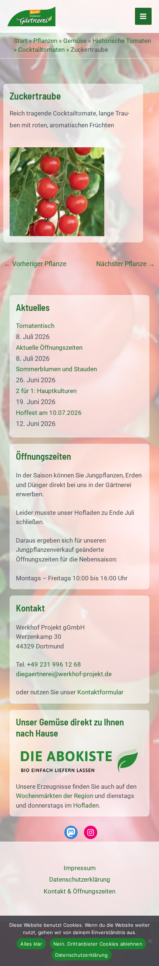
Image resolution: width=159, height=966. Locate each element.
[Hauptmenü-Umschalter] (143, 16)
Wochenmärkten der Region (54, 795)
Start (20, 40)
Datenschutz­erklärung (79, 879)
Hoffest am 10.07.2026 (49, 412)
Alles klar (31, 944)
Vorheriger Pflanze (35, 264)
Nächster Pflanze (125, 264)
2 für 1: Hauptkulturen (46, 391)
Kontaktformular (100, 692)
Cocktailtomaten (41, 49)
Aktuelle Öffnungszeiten (49, 347)
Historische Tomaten (121, 40)
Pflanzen (45, 40)
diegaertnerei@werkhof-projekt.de (64, 674)
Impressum (80, 868)
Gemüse (75, 40)
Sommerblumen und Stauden (56, 369)
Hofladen (86, 805)
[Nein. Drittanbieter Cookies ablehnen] (149, 941)
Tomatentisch (35, 325)
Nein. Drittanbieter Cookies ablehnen (97, 944)
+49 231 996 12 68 (54, 664)
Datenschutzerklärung (81, 955)
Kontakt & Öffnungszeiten (79, 891)
